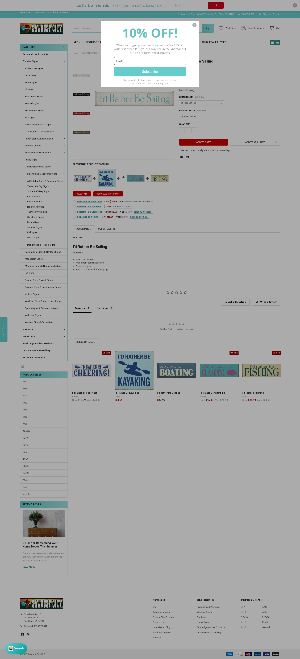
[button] (194, 25)
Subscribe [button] (150, 71)
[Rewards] (16, 648)
